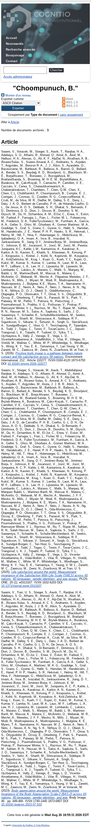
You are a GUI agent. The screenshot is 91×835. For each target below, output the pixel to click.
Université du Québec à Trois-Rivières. (31, 825)
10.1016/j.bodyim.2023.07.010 (21, 804)
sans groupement (71, 114)
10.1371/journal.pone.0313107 (21, 586)
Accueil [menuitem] (11, 38)
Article (14, 122)
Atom (69, 99)
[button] (18, 108)
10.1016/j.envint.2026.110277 (27, 363)
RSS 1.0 (71, 102)
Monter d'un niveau (17, 95)
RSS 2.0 (71, 106)
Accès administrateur (18, 76)
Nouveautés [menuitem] (15, 43)
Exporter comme (12, 99)
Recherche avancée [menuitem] (20, 49)
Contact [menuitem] (12, 61)
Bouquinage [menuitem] (15, 55)
